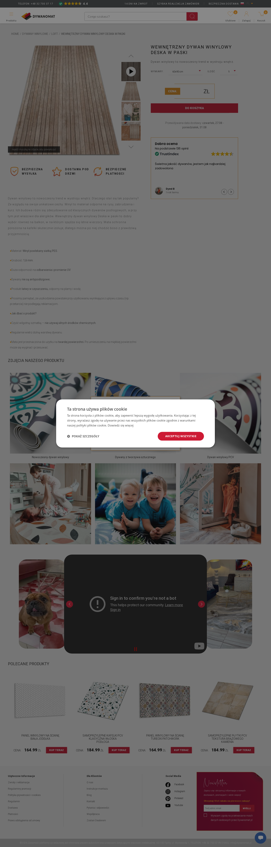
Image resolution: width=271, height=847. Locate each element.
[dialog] (135, 423)
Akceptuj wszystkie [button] (180, 436)
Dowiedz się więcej (121, 425)
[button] (83, 436)
